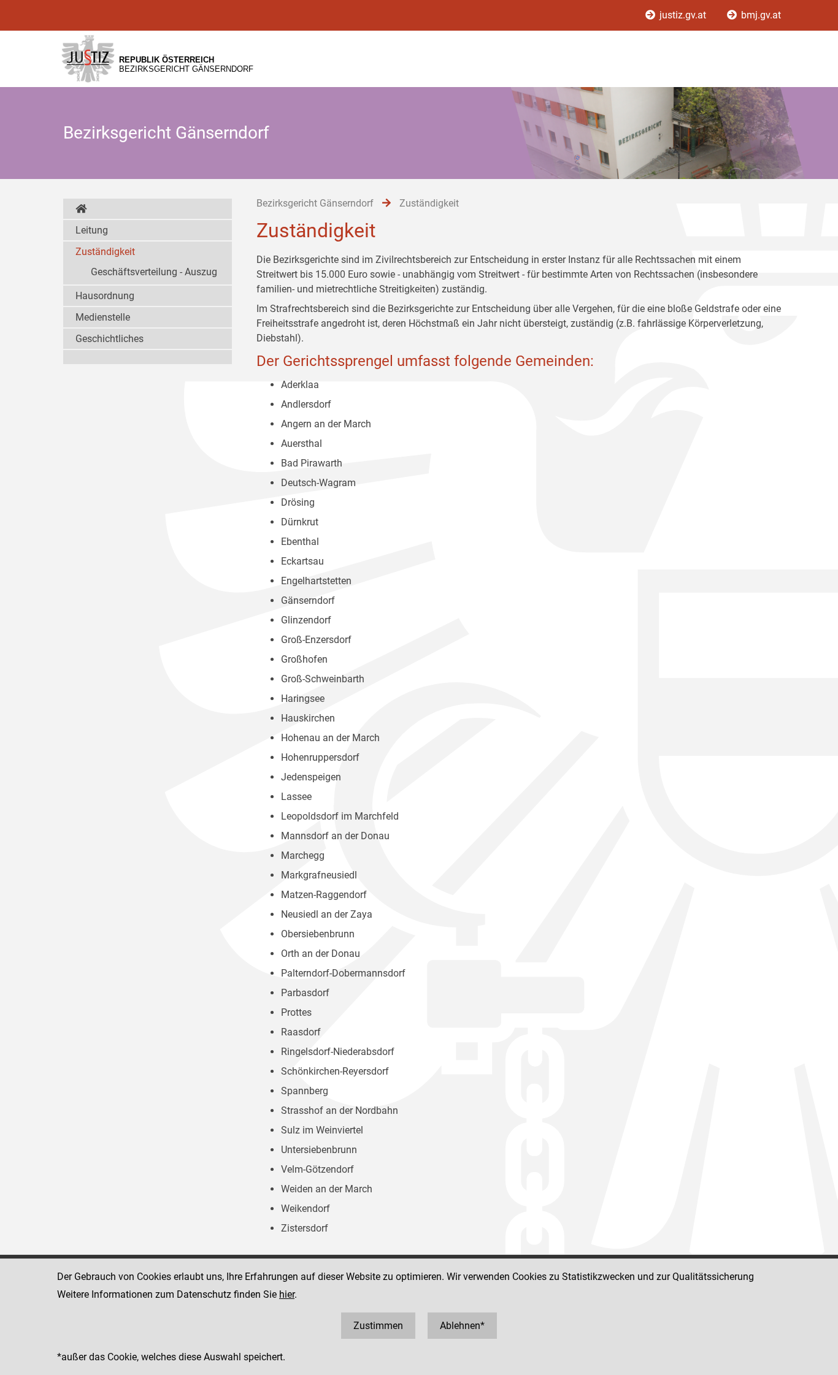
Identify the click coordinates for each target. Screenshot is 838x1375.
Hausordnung (104, 296)
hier (286, 1294)
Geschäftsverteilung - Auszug (154, 272)
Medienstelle (102, 317)
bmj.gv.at (760, 15)
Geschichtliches (109, 339)
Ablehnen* (462, 1325)
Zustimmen (378, 1325)
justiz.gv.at (683, 15)
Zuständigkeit (105, 251)
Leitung (91, 230)
